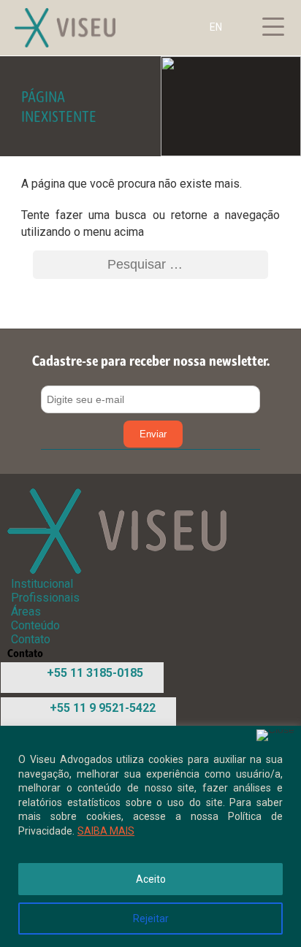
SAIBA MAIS (105, 831)
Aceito (151, 879)
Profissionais (45, 598)
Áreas (26, 611)
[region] (150, 836)
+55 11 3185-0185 (95, 673)
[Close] (275, 735)
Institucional (42, 584)
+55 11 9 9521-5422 (103, 708)
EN (216, 27)
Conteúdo (35, 625)
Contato (30, 639)
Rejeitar (151, 918)
